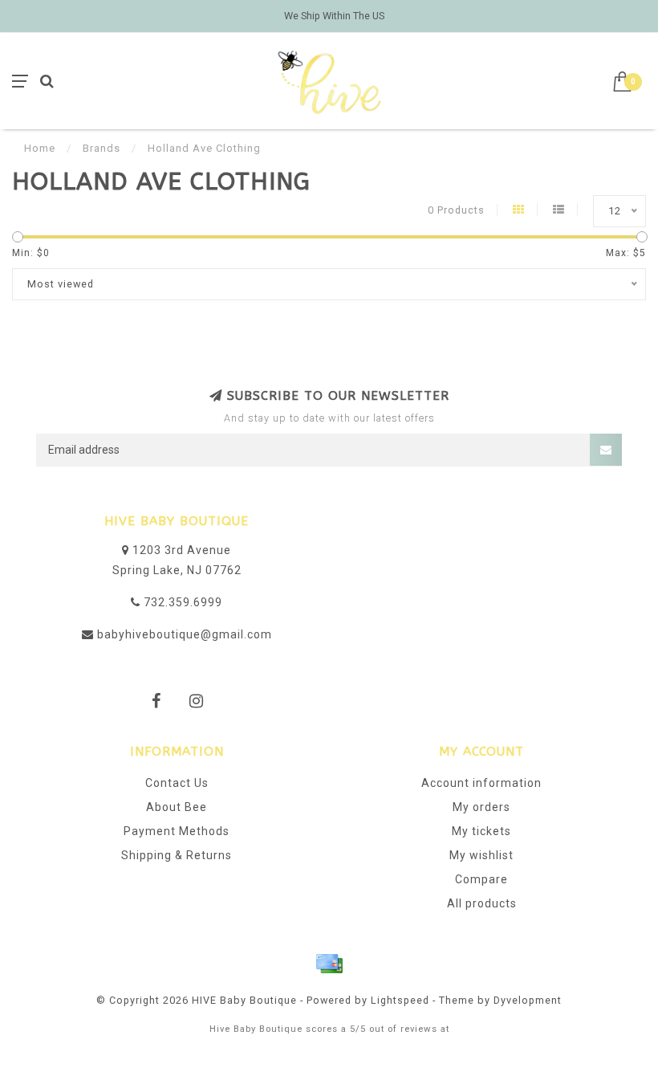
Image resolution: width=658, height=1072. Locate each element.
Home (39, 148)
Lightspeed (400, 1000)
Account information (481, 782)
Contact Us (177, 782)
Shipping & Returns (176, 855)
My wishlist (481, 855)
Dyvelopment (528, 1000)
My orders (481, 807)
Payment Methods (176, 831)
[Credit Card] (329, 964)
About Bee (176, 807)
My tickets (481, 831)
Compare (481, 879)
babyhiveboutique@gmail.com (184, 634)
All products (482, 903)
